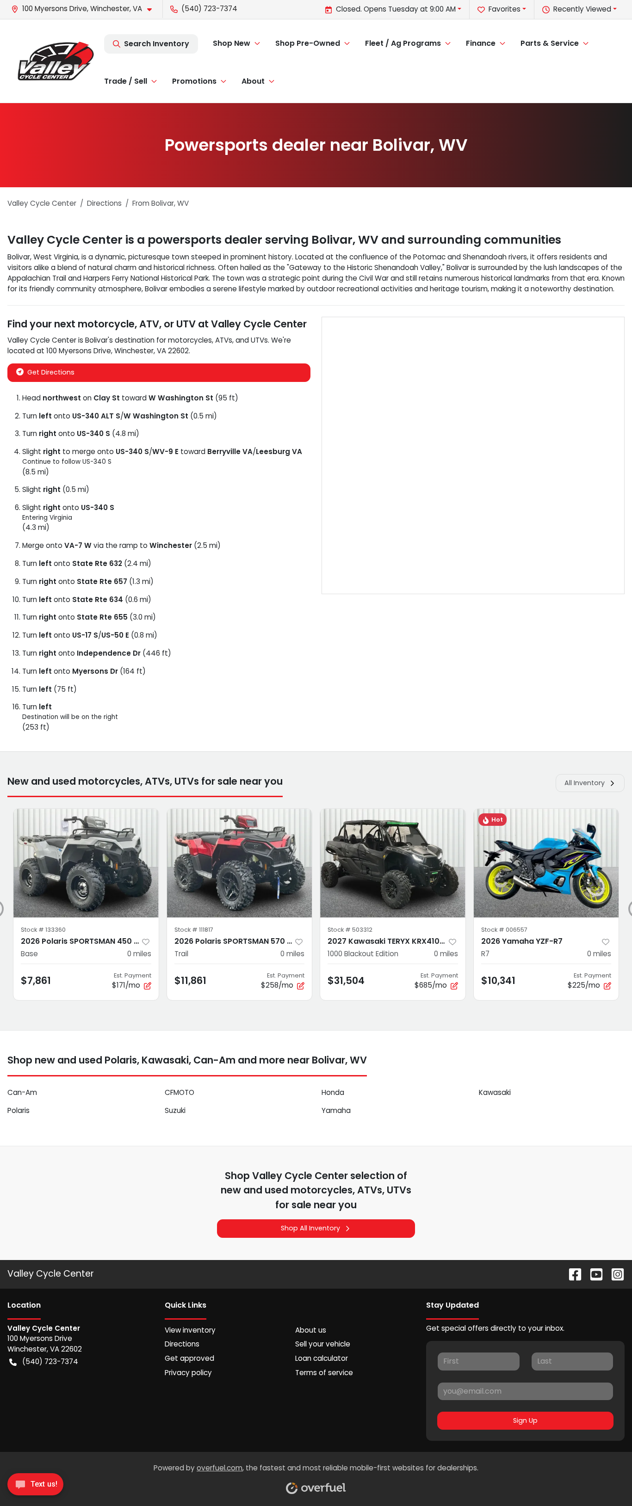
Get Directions (50, 372)
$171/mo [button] (131, 980)
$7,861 (36, 980)
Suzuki (175, 1110)
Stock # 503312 (350, 930)
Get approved (189, 1358)
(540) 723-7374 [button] (209, 8)
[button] (85, 9)
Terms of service (324, 1372)
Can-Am (22, 1092)
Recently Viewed (582, 9)
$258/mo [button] (282, 980)
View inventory (190, 1330)
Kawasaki (495, 1092)
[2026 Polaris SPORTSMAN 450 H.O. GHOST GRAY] (86, 863)
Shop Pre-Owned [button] (307, 43)
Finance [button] (481, 43)
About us (310, 1330)
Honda (333, 1092)
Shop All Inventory (310, 1228)
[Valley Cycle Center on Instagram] (614, 1273)
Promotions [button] (194, 81)
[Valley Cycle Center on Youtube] (592, 1273)
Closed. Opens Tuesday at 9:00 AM (396, 9)
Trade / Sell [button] (125, 81)
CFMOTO (179, 1092)
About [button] (253, 81)
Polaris (18, 1110)
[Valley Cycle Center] (56, 61)
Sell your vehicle (322, 1344)
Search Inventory (156, 43)
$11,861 (190, 980)
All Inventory (584, 782)
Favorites (504, 9)
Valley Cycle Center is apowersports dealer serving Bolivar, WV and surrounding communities (284, 240)
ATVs (223, 340)
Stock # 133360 (43, 930)
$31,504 (346, 980)
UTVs (259, 340)
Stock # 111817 (193, 930)
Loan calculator (321, 1358)
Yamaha (336, 1110)
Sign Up (525, 1420)
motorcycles (190, 340)
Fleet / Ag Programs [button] (403, 43)
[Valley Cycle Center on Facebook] (571, 1273)
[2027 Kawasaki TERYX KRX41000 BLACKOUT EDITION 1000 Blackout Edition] (392, 863)
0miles (139, 954)
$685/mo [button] (436, 980)
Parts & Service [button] (549, 43)
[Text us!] (35, 1487)
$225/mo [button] (589, 980)
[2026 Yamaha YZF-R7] (546, 863)
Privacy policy (188, 1372)
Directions (182, 1344)
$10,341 (498, 980)
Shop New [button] (231, 43)
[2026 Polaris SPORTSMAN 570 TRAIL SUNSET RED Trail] (239, 863)
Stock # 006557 (504, 930)
